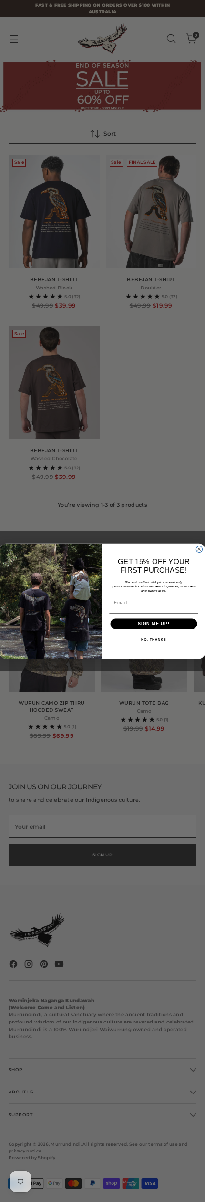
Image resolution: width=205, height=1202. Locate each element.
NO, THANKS (153, 639)
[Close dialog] (199, 549)
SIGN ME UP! (154, 623)
